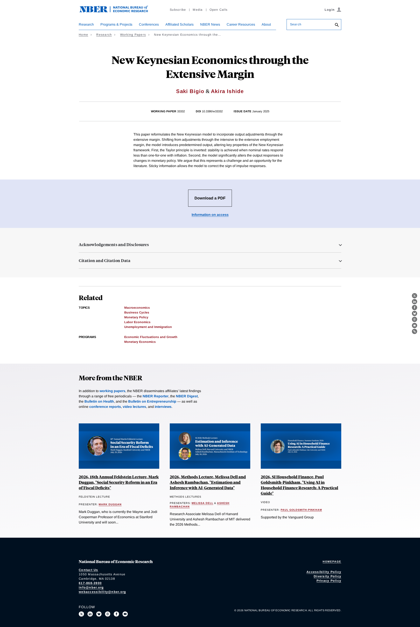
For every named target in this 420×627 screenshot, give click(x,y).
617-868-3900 (90, 583)
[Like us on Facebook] (116, 614)
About (266, 24)
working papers (112, 391)
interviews (163, 407)
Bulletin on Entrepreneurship (152, 401)
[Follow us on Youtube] (125, 614)
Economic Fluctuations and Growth (150, 337)
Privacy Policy (329, 580)
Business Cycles (136, 312)
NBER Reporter (155, 396)
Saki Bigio (190, 91)
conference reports (105, 407)
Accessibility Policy (323, 572)
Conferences (149, 24)
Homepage (332, 561)
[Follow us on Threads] (107, 614)
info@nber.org (91, 587)
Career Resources (241, 24)
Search (295, 24)
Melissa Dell (202, 503)
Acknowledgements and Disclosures (114, 244)
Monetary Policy (136, 317)
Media (198, 9)
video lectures (134, 407)
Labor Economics (137, 322)
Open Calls (219, 9)
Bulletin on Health (99, 401)
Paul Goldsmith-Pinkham (301, 509)
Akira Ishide (227, 91)
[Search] (337, 25)
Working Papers (133, 34)
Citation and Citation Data (104, 260)
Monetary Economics (140, 341)
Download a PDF (210, 198)
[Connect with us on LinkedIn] (90, 614)
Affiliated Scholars (179, 24)
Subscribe (178, 9)
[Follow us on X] (81, 614)
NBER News (210, 24)
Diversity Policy (327, 576)
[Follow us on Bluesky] (99, 614)
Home (83, 34)
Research (86, 24)
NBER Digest (187, 396)
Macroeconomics (137, 307)
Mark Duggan (110, 504)
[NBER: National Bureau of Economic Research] (117, 11)
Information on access (210, 215)
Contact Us (88, 570)
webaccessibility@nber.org (102, 592)
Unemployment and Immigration (148, 327)
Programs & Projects (116, 24)
